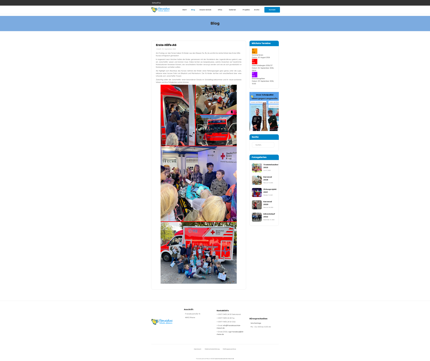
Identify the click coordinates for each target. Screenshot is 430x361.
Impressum (197, 349)
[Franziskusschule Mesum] (160, 10)
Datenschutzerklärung (211, 349)
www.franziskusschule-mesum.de (224, 358)
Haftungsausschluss (229, 349)
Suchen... (275, 3)
